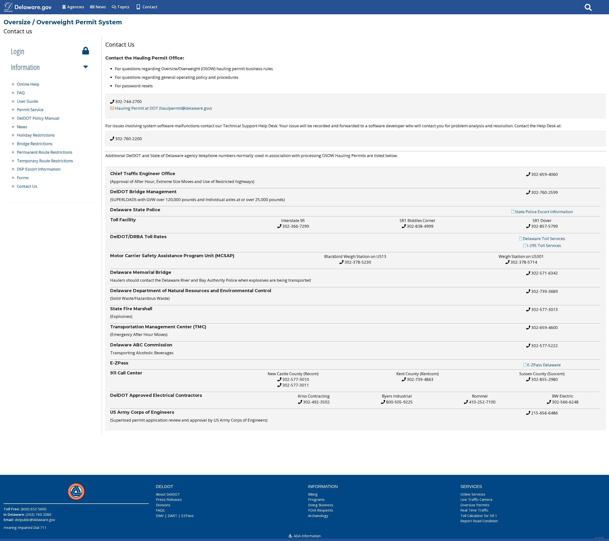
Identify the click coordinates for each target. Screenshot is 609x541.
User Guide (27, 101)
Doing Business (320, 504)
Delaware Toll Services (544, 238)
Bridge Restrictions (34, 143)
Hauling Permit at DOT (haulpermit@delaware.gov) (163, 108)
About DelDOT (168, 494)
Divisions (163, 504)
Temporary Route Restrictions (45, 160)
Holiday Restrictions (36, 135)
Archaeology (318, 515)
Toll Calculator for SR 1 (478, 515)
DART (172, 515)
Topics (122, 7)
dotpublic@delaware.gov (35, 519)
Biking (313, 494)
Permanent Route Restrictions (44, 152)
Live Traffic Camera (476, 499)
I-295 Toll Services (544, 245)
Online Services (472, 494)
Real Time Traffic (474, 510)
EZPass (187, 515)
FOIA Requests (320, 510)
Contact (149, 7)
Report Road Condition (479, 520)
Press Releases (169, 499)
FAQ (21, 92)
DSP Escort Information (38, 169)
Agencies (75, 7)
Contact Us (27, 186)
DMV (160, 515)
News (100, 7)
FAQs (160, 510)
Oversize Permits (474, 504)
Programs (316, 499)
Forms (23, 177)
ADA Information (307, 535)
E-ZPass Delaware (544, 365)
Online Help (28, 84)
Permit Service (30, 109)
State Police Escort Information (544, 211)
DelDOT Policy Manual (38, 118)
